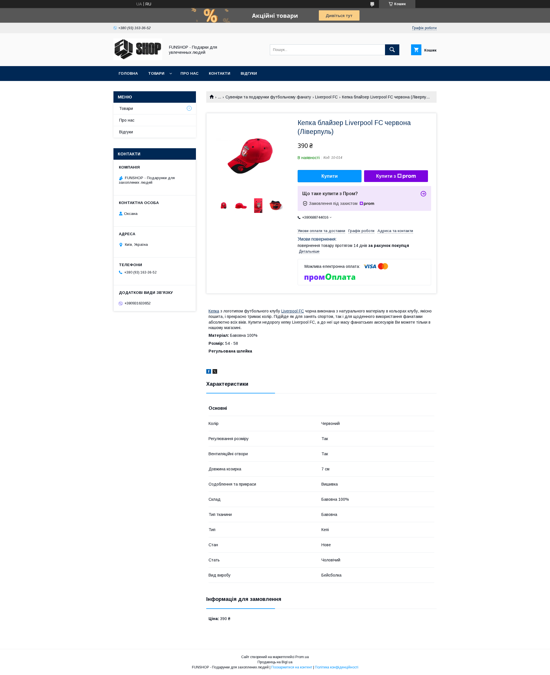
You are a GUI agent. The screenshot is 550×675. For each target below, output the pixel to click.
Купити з (386, 176)
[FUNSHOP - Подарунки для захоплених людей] (137, 58)
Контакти (219, 73)
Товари (156, 73)
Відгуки (249, 73)
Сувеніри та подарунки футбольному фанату (268, 97)
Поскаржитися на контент (291, 667)
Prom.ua (302, 657)
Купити (329, 176)
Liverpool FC (326, 97)
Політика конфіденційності (336, 667)
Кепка (214, 311)
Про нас (189, 73)
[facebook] (208, 372)
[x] (215, 372)
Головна (128, 73)
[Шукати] (392, 49)
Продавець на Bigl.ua (275, 662)
